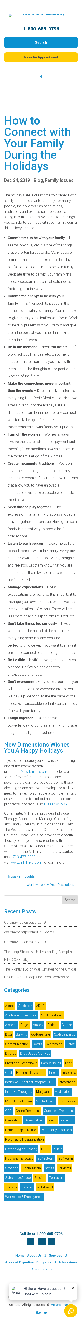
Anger (24, 1025)
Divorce (10, 1053)
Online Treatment (28, 1111)
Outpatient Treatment (59, 1111)
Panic (52, 1120)
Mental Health (45, 1101)
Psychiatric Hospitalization (24, 1139)
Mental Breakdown (18, 1101)
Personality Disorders (56, 1130)
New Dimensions (34, 771)
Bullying (21, 1034)
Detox (71, 1044)
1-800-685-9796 (41, 29)
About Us (34, 1255)
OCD (8, 1111)
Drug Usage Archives (35, 1053)
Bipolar (67, 1025)
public (58, 1149)
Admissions (68, 1262)
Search (41, 42)
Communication (17, 1044)
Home (19, 1255)
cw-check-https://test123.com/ (29, 932)
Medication (63, 1092)
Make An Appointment (41, 57)
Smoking (11, 1168)
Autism (52, 1025)
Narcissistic (68, 1101)
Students (64, 1168)
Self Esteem (45, 1158)
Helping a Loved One (30, 1072)
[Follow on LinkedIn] (42, 1241)
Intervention (67, 1082)
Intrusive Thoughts (18, 1092)
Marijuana (43, 1092)
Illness (53, 1072)
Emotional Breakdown (21, 1063)
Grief (8, 1072)
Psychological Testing (21, 1149)
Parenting (67, 1120)
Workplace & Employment (23, 1197)
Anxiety (38, 1025)
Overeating (12, 1120)
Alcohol (10, 1025)
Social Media (31, 1168)
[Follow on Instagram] (51, 1241)
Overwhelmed (34, 1120)
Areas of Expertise (19, 1262)
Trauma (27, 1187)
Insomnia (69, 1072)
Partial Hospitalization (21, 1130)
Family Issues (59, 180)
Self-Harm (65, 1158)
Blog (38, 180)
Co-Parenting (40, 1034)
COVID (37, 1044)
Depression (54, 1044)
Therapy (11, 1187)
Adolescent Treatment (21, 1015)
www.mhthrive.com (26, 862)
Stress (49, 1168)
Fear (68, 1063)
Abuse (9, 1006)
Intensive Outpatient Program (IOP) (30, 1082)
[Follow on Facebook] (30, 1241)
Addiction (25, 1006)
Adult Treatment (52, 1015)
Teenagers (56, 1177)
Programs (43, 1262)
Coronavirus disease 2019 (25, 922)
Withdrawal (45, 1187)
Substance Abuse (18, 1177)
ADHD (40, 1006)
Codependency (64, 1034)
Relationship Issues (19, 1158)
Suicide (40, 1177)
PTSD (45, 1149)
